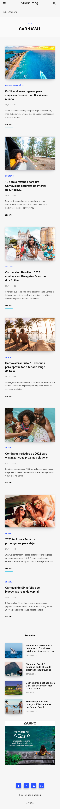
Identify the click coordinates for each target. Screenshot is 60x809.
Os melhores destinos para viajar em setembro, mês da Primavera (40, 685)
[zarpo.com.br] (41, 785)
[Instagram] (26, 785)
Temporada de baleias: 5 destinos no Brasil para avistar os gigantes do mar (40, 648)
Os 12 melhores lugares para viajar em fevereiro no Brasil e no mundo (26, 95)
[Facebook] (18, 785)
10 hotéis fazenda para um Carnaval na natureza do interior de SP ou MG (25, 185)
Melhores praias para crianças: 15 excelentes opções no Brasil (38, 704)
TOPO (31, 803)
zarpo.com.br (33, 795)
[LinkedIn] (33, 785)
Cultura (9, 267)
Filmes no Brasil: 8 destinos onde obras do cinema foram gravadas (38, 667)
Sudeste (9, 176)
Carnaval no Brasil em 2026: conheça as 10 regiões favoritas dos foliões (25, 276)
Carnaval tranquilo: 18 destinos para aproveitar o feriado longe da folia (25, 367)
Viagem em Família (14, 85)
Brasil (8, 357)
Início (5, 12)
